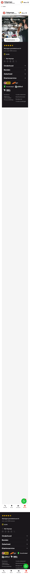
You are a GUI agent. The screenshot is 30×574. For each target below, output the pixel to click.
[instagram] (8, 531)
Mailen (26, 572)
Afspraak (4, 572)
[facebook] (3, 531)
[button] (25, 566)
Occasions (19, 572)
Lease (4, 6)
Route (11, 572)
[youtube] (5, 531)
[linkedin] (11, 531)
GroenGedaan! (24, 553)
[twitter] (14, 531)
